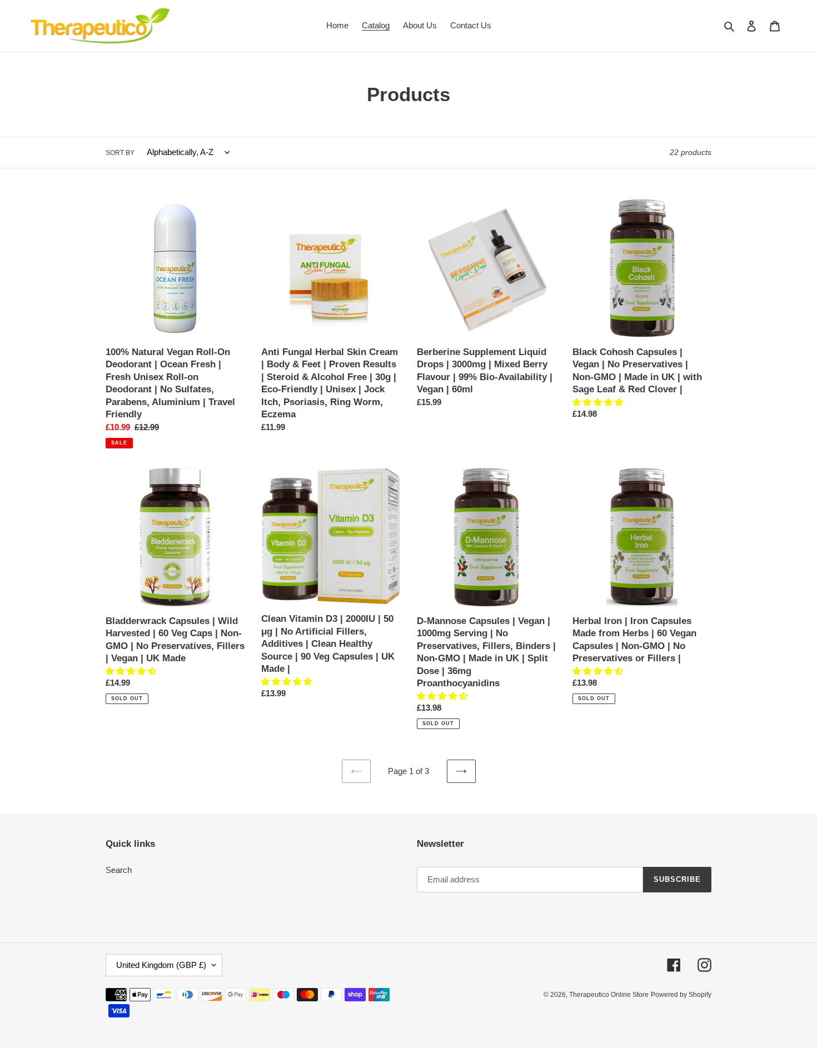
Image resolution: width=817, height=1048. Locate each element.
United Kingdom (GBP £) (161, 965)
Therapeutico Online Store (609, 995)
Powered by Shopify (681, 995)
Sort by (120, 153)
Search (119, 870)
